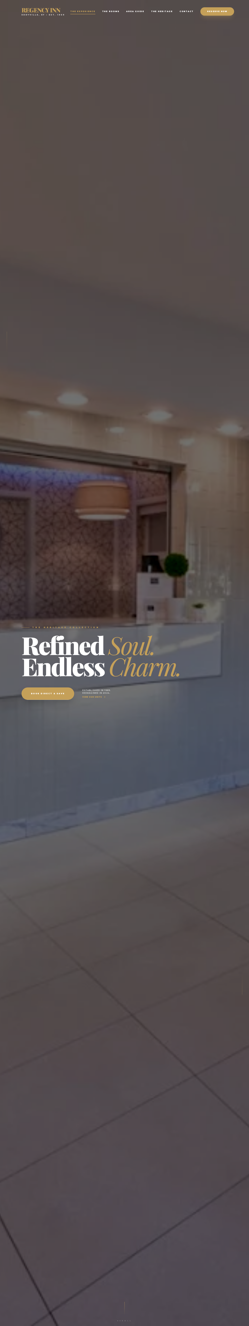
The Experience (82, 11)
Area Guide (135, 11)
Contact (187, 11)
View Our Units (92, 697)
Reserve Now (217, 11)
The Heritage (162, 11)
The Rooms (111, 11)
